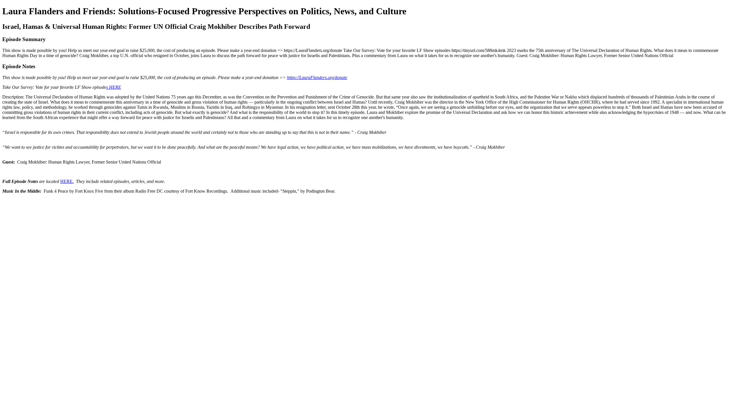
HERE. (67, 181)
